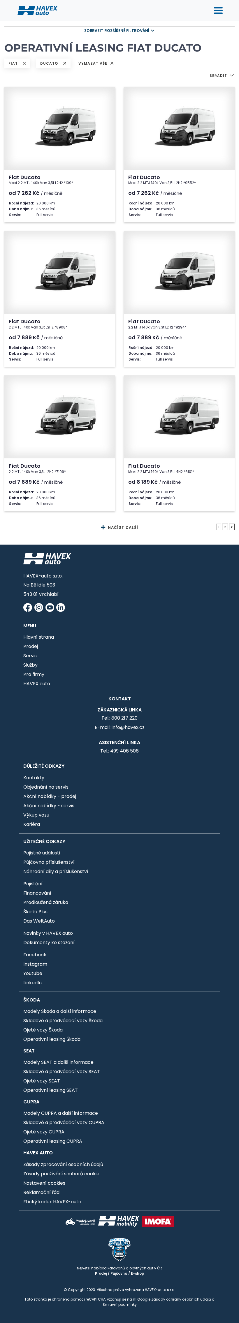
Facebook (34, 954)
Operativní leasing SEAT (50, 1090)
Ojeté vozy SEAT (41, 1081)
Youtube (32, 973)
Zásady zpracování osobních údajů (63, 1164)
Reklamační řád (41, 1192)
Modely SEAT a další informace (58, 1062)
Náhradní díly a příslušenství (55, 871)
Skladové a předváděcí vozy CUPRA (63, 1122)
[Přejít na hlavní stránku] (37, 10)
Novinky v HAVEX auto (48, 933)
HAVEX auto (36, 683)
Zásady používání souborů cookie (61, 1173)
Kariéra (31, 824)
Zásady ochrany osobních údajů (181, 1299)
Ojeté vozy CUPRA (43, 1131)
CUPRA (31, 1102)
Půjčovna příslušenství (49, 862)
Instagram (35, 964)
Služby (30, 665)
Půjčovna (118, 1273)
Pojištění (33, 883)
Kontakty (33, 777)
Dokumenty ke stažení (49, 942)
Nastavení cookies (44, 1183)
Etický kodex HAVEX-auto (52, 1201)
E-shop (137, 1273)
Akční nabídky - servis (48, 805)
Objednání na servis (45, 787)
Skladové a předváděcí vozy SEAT (61, 1071)
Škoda (31, 1000)
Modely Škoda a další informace (59, 1011)
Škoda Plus (35, 911)
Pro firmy (33, 674)
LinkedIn (32, 982)
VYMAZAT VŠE (93, 63)
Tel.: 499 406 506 (119, 751)
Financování (37, 893)
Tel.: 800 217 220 (119, 718)
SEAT (29, 1051)
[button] (222, 76)
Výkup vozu (36, 815)
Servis (30, 655)
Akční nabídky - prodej (49, 796)
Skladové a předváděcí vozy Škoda (63, 1020)
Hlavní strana (38, 637)
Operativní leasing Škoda (51, 1039)
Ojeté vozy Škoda (43, 1030)
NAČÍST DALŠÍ (122, 527)
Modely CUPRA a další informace (60, 1113)
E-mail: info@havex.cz (120, 727)
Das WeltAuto (39, 921)
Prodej (30, 646)
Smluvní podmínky (120, 1304)
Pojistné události (41, 852)
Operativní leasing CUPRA (52, 1141)
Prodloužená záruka (45, 902)
